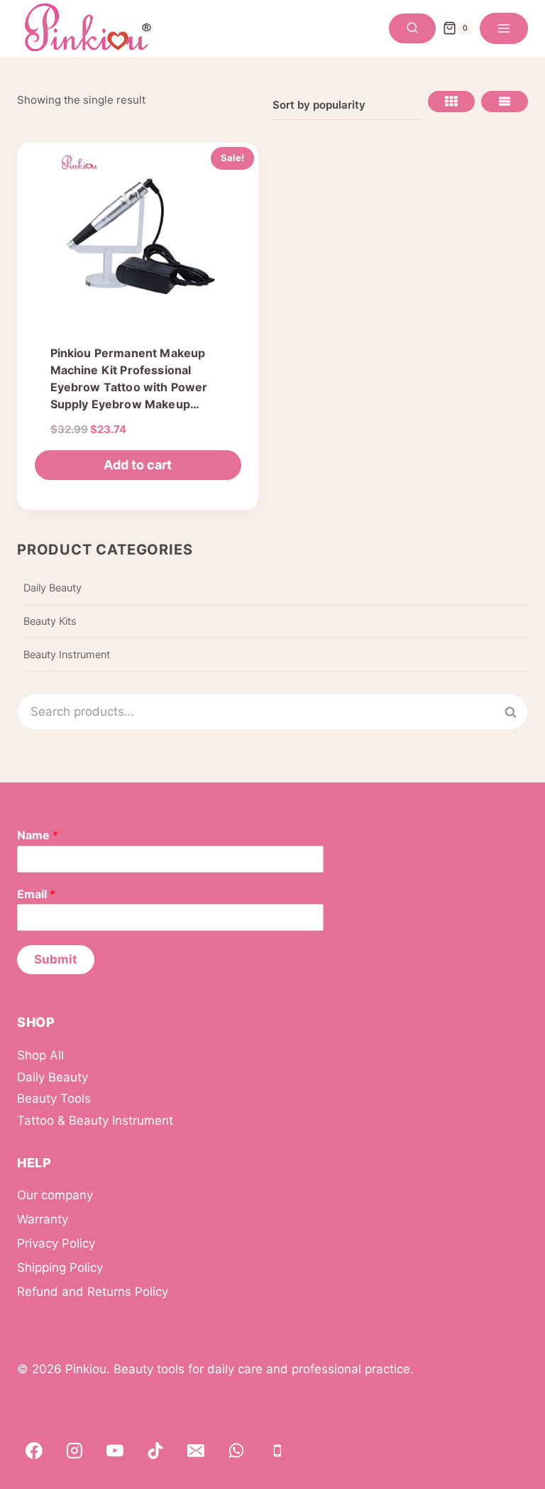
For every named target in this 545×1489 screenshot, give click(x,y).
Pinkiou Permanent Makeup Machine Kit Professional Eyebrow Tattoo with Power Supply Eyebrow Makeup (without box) (129, 387)
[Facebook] (34, 1451)
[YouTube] (115, 1451)
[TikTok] (155, 1451)
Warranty (42, 1219)
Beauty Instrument (66, 654)
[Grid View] (451, 101)
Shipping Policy (60, 1267)
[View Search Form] (412, 28)
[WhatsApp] (237, 1451)
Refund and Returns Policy (92, 1292)
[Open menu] (504, 28)
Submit (55, 959)
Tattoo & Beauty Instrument (95, 1120)
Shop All (40, 1055)
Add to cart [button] (138, 464)
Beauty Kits (50, 621)
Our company (55, 1195)
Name (37, 835)
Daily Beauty (52, 588)
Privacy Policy (56, 1243)
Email (36, 894)
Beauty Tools (54, 1098)
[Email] (196, 1451)
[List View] (504, 101)
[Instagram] (74, 1451)
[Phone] (277, 1451)
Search (519, 711)
